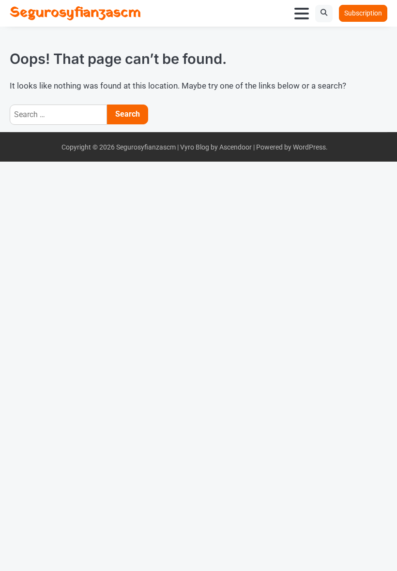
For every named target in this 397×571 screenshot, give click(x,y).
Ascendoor (235, 147)
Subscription (363, 13)
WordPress (309, 147)
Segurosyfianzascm (75, 12)
